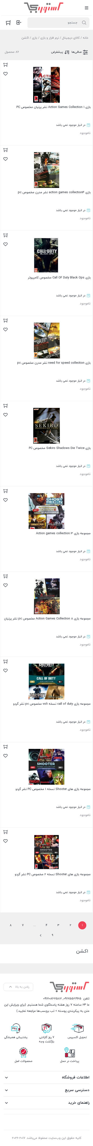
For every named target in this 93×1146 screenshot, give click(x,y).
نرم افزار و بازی (49, 38)
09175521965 (72, 999)
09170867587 (52, 999)
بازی (34, 38)
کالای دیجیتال (71, 38)
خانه (85, 38)
